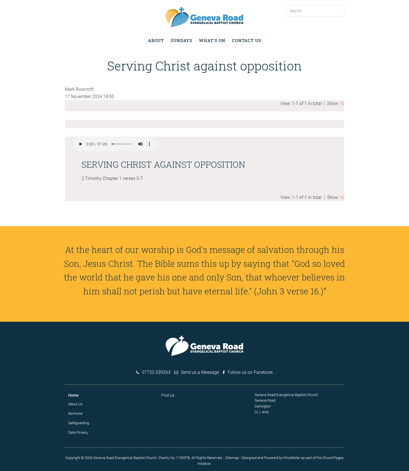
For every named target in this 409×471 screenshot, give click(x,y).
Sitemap (232, 458)
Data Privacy (78, 432)
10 (341, 103)
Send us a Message (200, 372)
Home (73, 395)
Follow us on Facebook (250, 372)
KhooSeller (291, 458)
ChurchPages (333, 458)
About (156, 40)
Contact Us (246, 40)
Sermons (75, 413)
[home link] (204, 16)
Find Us (167, 395)
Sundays (181, 40)
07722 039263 (156, 372)
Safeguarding (78, 423)
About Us (75, 404)
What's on (212, 40)
